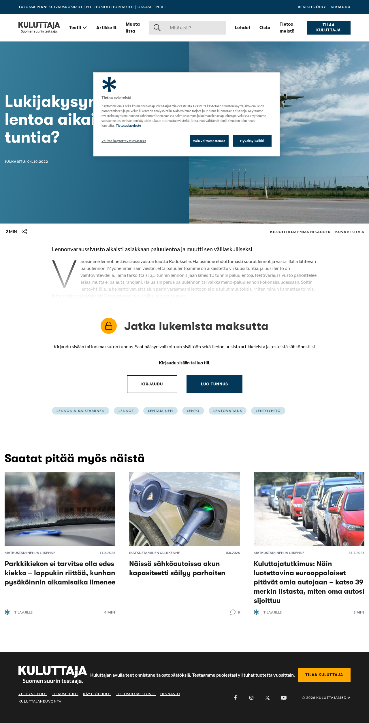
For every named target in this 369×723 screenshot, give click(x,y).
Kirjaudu (341, 7)
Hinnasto (170, 694)
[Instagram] (251, 698)
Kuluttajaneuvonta (39, 701)
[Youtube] (284, 698)
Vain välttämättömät (209, 141)
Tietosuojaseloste (136, 694)
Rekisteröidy (312, 7)
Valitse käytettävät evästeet (123, 141)
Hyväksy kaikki (252, 141)
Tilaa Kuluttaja (328, 27)
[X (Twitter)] (267, 698)
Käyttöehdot (97, 694)
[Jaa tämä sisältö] (24, 231)
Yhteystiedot (32, 694)
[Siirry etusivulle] (39, 27)
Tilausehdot (65, 694)
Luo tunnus (214, 384)
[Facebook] (235, 698)
